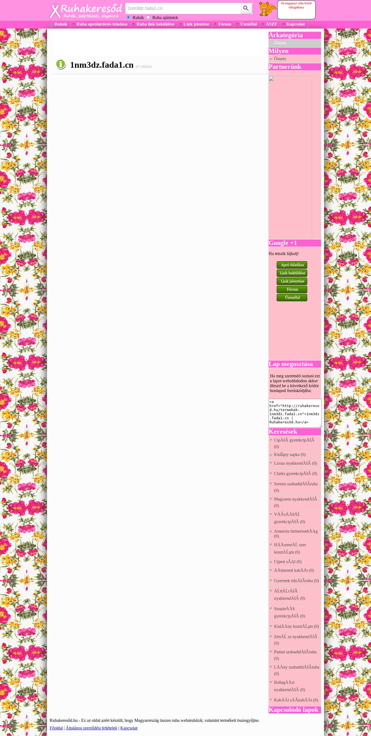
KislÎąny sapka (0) (290, 454)
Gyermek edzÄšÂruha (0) (296, 580)
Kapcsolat (296, 24)
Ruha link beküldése (155, 24)
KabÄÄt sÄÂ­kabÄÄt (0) (296, 700)
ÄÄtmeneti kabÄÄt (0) (294, 570)
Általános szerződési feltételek (91, 728)
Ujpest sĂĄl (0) (287, 561)
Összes (280, 43)
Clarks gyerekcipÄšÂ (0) (295, 473)
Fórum (224, 24)
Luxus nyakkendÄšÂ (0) (295, 463)
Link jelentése (196, 24)
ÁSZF (271, 24)
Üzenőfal (248, 24)
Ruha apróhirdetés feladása (102, 24)
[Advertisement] (151, 43)
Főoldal (56, 728)
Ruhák (61, 24)
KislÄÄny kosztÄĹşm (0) (296, 626)
